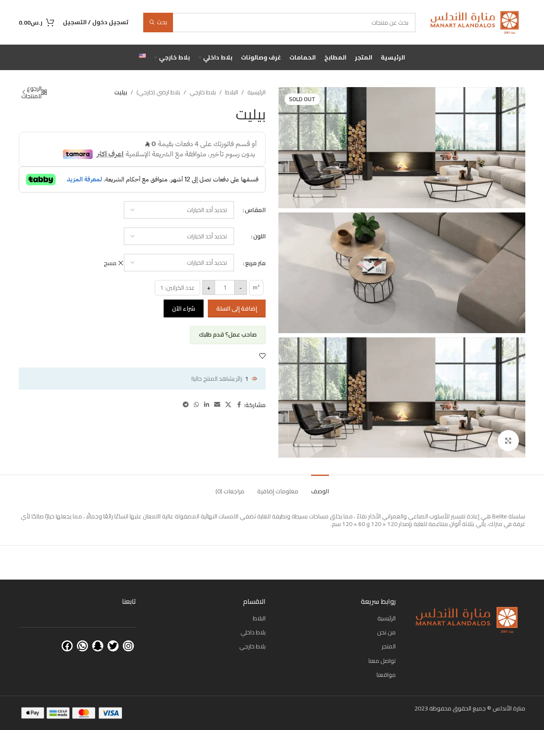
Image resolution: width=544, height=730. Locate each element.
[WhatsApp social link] (196, 404)
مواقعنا (386, 675)
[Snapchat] (97, 645)
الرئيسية (256, 92)
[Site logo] (474, 21)
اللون (259, 236)
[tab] (320, 487)
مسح (110, 263)
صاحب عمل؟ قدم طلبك (228, 334)
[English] (142, 57)
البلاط (231, 92)
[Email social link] (217, 404)
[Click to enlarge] (508, 440)
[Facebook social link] (239, 404)
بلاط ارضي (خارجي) (158, 92)
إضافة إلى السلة (236, 308)
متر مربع (255, 263)
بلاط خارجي (203, 92)
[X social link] (228, 404)
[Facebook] (67, 645)
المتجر (389, 646)
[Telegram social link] (185, 404)
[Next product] (24, 92)
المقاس (255, 210)
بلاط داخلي (253, 632)
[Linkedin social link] (206, 404)
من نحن (386, 632)
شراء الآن (183, 308)
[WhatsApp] (82, 645)
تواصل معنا (382, 661)
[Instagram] (128, 645)
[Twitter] (113, 645)
